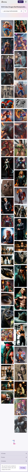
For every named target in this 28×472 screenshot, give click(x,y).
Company (3, 461)
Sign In (20, 1)
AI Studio (3, 453)
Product (3, 457)
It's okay (23, 467)
